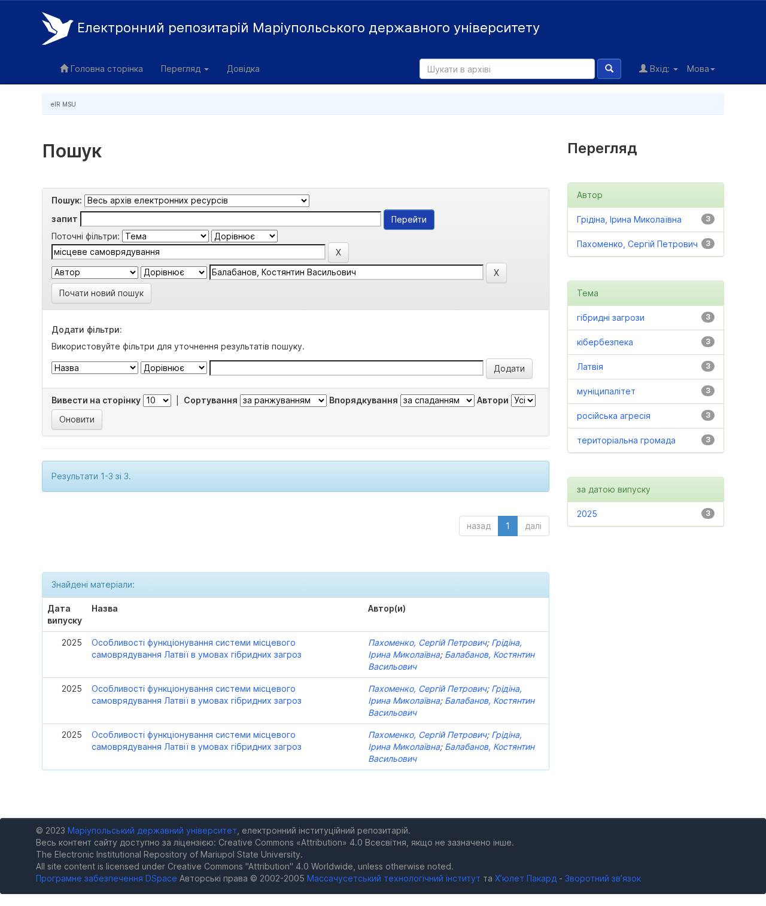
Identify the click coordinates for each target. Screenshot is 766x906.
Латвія (590, 366)
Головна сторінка (105, 68)
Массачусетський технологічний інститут (394, 878)
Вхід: (660, 68)
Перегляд (182, 68)
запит (64, 219)
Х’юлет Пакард (526, 878)
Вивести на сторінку (96, 400)
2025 (587, 514)
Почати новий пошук (101, 293)
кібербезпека (605, 342)
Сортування (211, 400)
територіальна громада (626, 440)
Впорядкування (363, 400)
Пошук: (66, 200)
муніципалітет (606, 391)
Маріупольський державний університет (152, 830)
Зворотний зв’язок (603, 878)
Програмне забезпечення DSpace (106, 878)
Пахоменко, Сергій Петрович (427, 642)
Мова (698, 68)
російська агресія (614, 416)
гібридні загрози (611, 317)
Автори (493, 400)
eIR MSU (63, 104)
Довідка (243, 68)
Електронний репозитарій (307, 27)
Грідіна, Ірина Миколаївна (629, 219)
